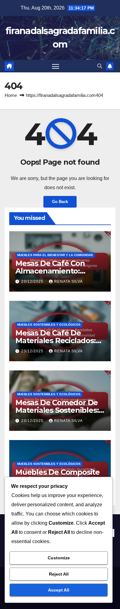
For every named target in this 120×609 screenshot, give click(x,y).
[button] (99, 66)
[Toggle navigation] (55, 66)
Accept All (58, 590)
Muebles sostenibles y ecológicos (49, 324)
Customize (59, 557)
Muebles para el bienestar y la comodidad (55, 255)
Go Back (60, 201)
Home (11, 95)
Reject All (59, 574)
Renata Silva (68, 281)
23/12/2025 (33, 281)
